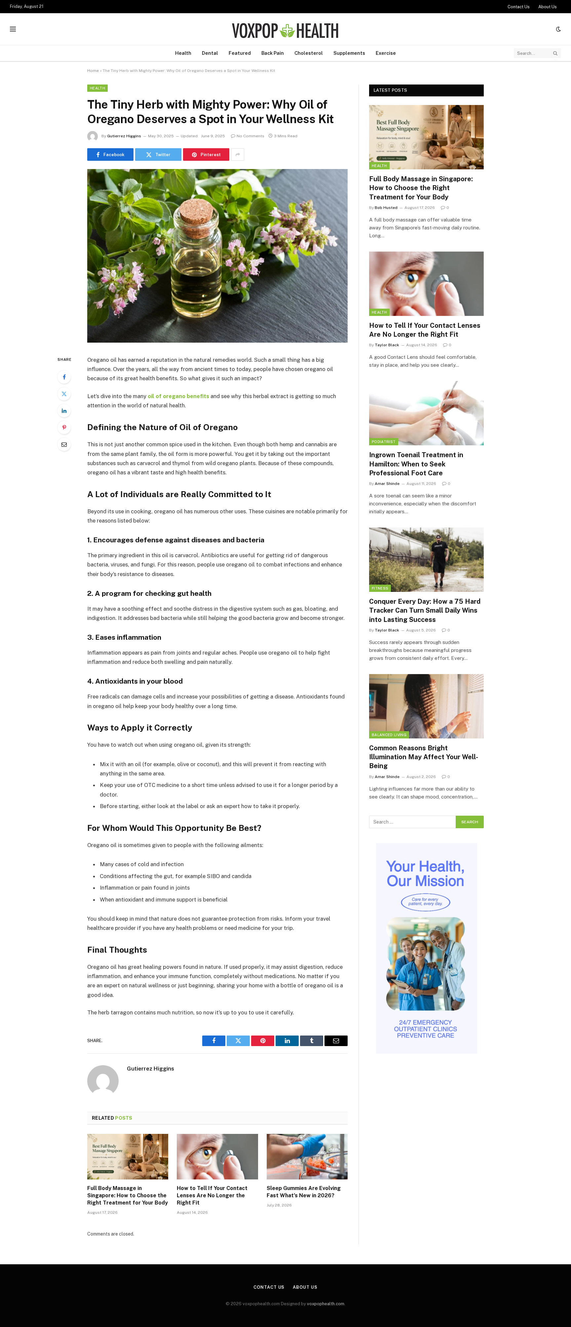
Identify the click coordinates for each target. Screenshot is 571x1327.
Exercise (386, 53)
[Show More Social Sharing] (237, 154)
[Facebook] (64, 377)
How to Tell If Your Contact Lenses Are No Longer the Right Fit (212, 1195)
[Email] (64, 444)
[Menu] (13, 29)
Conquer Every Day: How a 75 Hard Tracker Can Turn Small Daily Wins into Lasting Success (424, 610)
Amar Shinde (387, 483)
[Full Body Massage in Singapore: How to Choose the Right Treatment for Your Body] (127, 1156)
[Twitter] (64, 393)
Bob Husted (386, 207)
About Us (547, 6)
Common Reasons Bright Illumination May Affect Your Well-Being (423, 757)
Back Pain (272, 53)
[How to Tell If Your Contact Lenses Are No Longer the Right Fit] (217, 1156)
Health (183, 53)
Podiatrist (384, 442)
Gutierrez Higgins (124, 136)
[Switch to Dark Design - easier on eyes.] (557, 29)
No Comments (250, 136)
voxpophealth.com (325, 1303)
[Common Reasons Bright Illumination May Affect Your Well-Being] (426, 706)
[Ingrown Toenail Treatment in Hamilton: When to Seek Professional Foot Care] (426, 413)
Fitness (380, 588)
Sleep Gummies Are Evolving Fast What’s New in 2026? (304, 1192)
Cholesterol (308, 53)
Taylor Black (387, 345)
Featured (240, 53)
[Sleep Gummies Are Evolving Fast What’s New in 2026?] (307, 1156)
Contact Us (519, 6)
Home (93, 70)
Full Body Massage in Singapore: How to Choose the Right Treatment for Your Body (127, 1195)
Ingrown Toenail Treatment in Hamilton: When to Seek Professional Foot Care (416, 464)
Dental (210, 53)
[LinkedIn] (64, 410)
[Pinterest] (64, 427)
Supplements (349, 53)
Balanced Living (389, 735)
